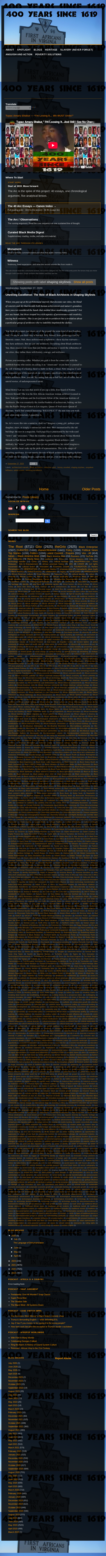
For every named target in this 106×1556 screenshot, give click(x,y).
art (72, 985)
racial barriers (21, 1151)
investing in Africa (58, 1103)
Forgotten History (45, 848)
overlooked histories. (87, 1134)
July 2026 (12, 1363)
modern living (61, 1125)
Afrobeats (82, 606)
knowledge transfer (84, 1105)
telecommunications (87, 1201)
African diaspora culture (53, 707)
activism (23, 978)
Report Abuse (63, 1358)
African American (74, 599)
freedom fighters (83, 642)
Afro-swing (51, 736)
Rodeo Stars (90, 937)
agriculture (55, 980)
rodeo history (21, 1163)
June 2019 (13, 1521)
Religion (11, 935)
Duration (11, 616)
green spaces (21, 1077)
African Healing (49, 601)
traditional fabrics (44, 1208)
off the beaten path (51, 1132)
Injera (84, 620)
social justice (75, 572)
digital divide (39, 640)
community (70, 582)
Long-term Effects (54, 904)
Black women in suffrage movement (81, 791)
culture (92, 574)
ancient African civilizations (51, 983)
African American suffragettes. (86, 690)
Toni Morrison (46, 959)
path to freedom (63, 1137)
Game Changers (48, 616)
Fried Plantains (41, 851)
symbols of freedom (46, 1189)
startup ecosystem (62, 1182)
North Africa (42, 923)
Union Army (78, 966)
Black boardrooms (64, 774)
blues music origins (47, 992)
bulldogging (90, 995)
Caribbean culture (79, 800)
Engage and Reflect (74, 841)
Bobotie (73, 587)
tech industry (90, 1192)
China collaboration (80, 808)
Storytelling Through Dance (43, 952)
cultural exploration (88, 1021)
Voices (41, 971)
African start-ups (78, 716)
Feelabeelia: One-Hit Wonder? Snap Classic (31, 1294)
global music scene (87, 1072)
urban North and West (35, 1220)
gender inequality (45, 1067)
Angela (83, 748)
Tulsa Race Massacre (86, 630)
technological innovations (64, 1199)
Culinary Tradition (55, 822)
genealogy (60, 1067)
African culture (44, 702)
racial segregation (18, 649)
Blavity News (33, 559)
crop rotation (24, 1016)
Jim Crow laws (61, 892)
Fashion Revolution (80, 846)
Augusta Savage (35, 755)
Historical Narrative (15, 620)
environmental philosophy (38, 1050)
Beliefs (64, 608)
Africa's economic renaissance (50, 676)
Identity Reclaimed (29, 872)
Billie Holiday (64, 757)
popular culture (89, 1141)
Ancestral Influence (51, 748)
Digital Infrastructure (71, 832)
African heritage (83, 584)
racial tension (34, 649)
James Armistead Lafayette (34, 889)
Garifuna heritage (23, 853)
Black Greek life (70, 762)
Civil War (84, 587)
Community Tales (22, 820)
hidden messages (88, 1079)
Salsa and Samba (88, 940)
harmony (19, 1079)
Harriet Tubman (37, 618)
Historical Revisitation (25, 865)
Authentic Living (50, 755)
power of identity (61, 1144)
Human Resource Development (31, 870)
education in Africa (68, 1045)
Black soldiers (84, 788)
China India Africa (82, 611)
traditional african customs (58, 1206)
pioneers (86, 1139)
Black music (26, 784)
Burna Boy (40, 798)
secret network (13, 1168)
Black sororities (55, 611)
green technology (36, 1077)
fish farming (70, 1057)
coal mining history (52, 1002)
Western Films (31, 973)
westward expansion (30, 1225)
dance (92, 1026)
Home (44, 489)
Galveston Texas (82, 851)
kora (96, 1105)
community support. (33, 1009)
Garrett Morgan (39, 853)
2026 (13, 1235)
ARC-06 (78, 666)
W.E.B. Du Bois (14, 632)
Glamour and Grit (70, 853)
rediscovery (15, 1156)
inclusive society (31, 1093)
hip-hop (56, 1081)
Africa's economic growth (72, 673)
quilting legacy (83, 1149)
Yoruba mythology (45, 976)
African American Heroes (53, 680)
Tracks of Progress (61, 959)
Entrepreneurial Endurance (21, 844)
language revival (48, 1110)
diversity (11, 577)
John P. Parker (89, 892)
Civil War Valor (92, 815)
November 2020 (15, 1461)
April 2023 (12, 1405)
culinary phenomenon (70, 1019)
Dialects (11, 832)
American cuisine (45, 743)
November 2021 (15, 1419)
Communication (80, 817)
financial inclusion (36, 642)
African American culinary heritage (76, 685)
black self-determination (81, 990)
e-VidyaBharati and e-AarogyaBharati (52, 1036)
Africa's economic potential (25, 676)
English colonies (91, 841)
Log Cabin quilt (38, 904)
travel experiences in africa (26, 1213)
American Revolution (27, 743)
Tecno (61, 956)
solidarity (56, 1177)
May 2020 (12, 1483)
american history (48, 569)
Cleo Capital (15, 817)
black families (51, 990)
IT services (91, 870)
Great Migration (43, 574)
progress (11, 1149)
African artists (73, 697)
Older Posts (91, 489)
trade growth (50, 1204)
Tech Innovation (88, 954)
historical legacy (33, 1084)
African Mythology (26, 695)
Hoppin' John (59, 868)
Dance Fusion (89, 827)
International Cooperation (60, 887)
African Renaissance (44, 695)
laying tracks (32, 1113)
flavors (92, 1057)
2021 (13, 1265)
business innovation (15, 997)
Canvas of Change (91, 798)
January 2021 (14, 1454)
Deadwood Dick (82, 829)
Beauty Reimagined (87, 755)
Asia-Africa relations (62, 752)
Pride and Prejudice (29, 930)
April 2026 (12, 1374)
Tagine (75, 954)
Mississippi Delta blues (26, 913)
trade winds (76, 1204)
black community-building (32, 990)
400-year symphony (15, 666)
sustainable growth (79, 1187)
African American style (41, 690)
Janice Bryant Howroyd (70, 889)
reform (25, 1156)
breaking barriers (49, 635)
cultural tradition (37, 1026)
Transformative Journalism (33, 961)
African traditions (30, 721)
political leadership (34, 1141)
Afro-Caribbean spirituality (80, 726)
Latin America (37, 623)
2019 (13, 1273)
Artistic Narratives (30, 752)
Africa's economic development (48, 673)
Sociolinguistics (58, 947)
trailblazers (78, 654)
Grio (39, 546)
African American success (62, 690)
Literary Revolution (88, 901)
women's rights (67, 1225)
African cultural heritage (27, 702)
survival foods (80, 1184)
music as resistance (18, 1129)
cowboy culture (51, 1014)
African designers (32, 604)
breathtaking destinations (39, 995)
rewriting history (54, 1160)
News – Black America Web (23, 556)
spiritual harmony (74, 1180)
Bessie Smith (40, 757)
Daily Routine (76, 827)
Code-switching (29, 817)
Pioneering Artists (39, 928)
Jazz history (86, 889)
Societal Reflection (42, 947)
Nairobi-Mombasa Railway (51, 916)
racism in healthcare (54, 1153)
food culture (56, 1060)
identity (25, 584)
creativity (86, 1014)
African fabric (40, 709)
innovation (44, 567)
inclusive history (89, 1091)
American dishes (88, 743)
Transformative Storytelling (56, 961)
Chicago (20, 805)
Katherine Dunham (71, 894)
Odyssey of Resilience (30, 925)
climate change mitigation (32, 1002)
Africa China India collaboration (66, 668)
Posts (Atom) (30, 497)
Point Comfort (86, 928)
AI (27, 666)
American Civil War (87, 738)
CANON (80, 564)
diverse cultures (35, 1033)
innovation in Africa (91, 1098)
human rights (42, 1089)
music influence (50, 1129)
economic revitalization (28, 1043)
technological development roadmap (36, 1199)
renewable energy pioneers (84, 1156)
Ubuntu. (23, 966)
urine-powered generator (37, 1223)
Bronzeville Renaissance (85, 796)
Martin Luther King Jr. (69, 625)
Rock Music (78, 937)
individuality (55, 1093)
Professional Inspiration (79, 628)
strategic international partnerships (85, 1182)
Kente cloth (93, 620)
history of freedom (88, 1084)
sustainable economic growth (40, 1187)
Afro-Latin (83, 728)
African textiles (67, 719)
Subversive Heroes (74, 952)
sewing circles (26, 1170)
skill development (76, 1172)
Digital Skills (52, 834)
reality (67, 1153)
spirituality (31, 1182)
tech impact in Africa (75, 1192)
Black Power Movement (60, 769)
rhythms (89, 1160)
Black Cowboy (31, 760)
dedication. (22, 1028)
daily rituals (82, 1026)
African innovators (73, 711)
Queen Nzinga (77, 930)
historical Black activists (71, 1081)
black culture (80, 592)
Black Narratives (14, 769)
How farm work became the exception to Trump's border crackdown (41, 1326)
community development (17, 1007)
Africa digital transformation (21, 671)
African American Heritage (28, 680)
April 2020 (12, 1486)
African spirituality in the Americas (56, 716)
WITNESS (26, 632)
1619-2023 (51, 664)
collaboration (51, 572)
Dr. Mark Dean (92, 836)
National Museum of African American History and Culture (57, 918)
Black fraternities (40, 611)
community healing (57, 1007)
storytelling (84, 652)
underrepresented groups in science (29, 1216)
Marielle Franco (52, 625)
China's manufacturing (29, 812)
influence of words (53, 1096)
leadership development (60, 1113)
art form (95, 985)
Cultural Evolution (18, 824)
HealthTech (12, 863)
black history (93, 592)
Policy (69, 550)
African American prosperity (64, 688)
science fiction (20, 1165)
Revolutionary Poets (87, 935)
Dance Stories (13, 829)
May (16, 1252)
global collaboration (87, 1067)
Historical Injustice (62, 863)
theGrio (60, 546)
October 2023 (14, 1384)
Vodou (55, 592)
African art (94, 601)
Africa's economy (72, 676)
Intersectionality (79, 887)
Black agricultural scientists (70, 772)
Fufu (51, 851)
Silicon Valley (23, 592)
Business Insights (53, 798)
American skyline (14, 748)
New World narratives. (49, 920)
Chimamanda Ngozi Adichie (53, 805)
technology (81, 1199)
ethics (84, 1052)
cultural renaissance (52, 637)
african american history (53, 564)
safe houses (82, 1163)
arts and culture (27, 988)
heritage (15, 584)
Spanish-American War (69, 949)
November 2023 (15, 1381)
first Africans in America (54, 1057)
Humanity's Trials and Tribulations (59, 870)
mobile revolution (31, 1125)
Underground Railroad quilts (41, 966)
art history (14, 988)
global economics (39, 1072)
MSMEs (86, 904)
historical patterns (49, 1084)
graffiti (10, 1077)
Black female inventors (41, 779)
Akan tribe (94, 736)
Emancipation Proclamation (28, 616)
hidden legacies (71, 1079)
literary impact (13, 1117)
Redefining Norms (70, 932)
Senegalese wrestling (61, 942)
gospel (74, 1074)
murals (72, 1127)
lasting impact (86, 1110)
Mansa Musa (82, 906)
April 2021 (12, 1444)
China (34, 561)
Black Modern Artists (64, 767)
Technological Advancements (19, 956)
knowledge (51, 1105)
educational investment (86, 1045)
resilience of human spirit (57, 1158)
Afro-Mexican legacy (87, 731)
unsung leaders (57, 1218)
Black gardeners (59, 779)
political (21, 1141)
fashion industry (60, 594)
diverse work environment (53, 1033)
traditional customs (27, 1208)
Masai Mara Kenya (73, 908)
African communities (15, 699)
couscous (38, 1014)
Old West (45, 925)
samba (92, 1163)
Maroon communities (19, 908)
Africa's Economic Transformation (20, 673)
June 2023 (13, 1398)
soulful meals (68, 1177)
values (52, 1223)
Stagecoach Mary (15, 952)
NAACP (18, 916)
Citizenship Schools (57, 815)
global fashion (54, 1072)
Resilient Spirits (50, 935)
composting (80, 1009)
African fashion (68, 584)
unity (19, 599)
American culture (25, 608)
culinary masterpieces (50, 1019)
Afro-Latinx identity (47, 606)
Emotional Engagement (55, 841)
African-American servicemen (54, 724)
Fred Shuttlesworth (80, 848)
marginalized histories (25, 1120)
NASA (35, 916)
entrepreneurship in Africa (69, 1048)
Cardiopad (51, 800)
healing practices (32, 1079)
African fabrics (54, 709)
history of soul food (49, 1086)
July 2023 (12, 1395)
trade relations (63, 1204)
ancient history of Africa (89, 983)
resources (91, 1158)
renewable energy (50, 649)
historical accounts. (90, 1081)
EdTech (13, 841)
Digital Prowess (14, 834)
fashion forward (61, 1055)
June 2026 (13, 1366)
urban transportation (16, 1223)
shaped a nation (41, 1170)
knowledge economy (66, 1105)
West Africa (37, 632)
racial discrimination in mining (41, 1151)
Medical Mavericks (50, 911)
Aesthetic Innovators (44, 668)
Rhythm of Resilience (16, 937)
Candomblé (68, 611)
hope (19, 1089)
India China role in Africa (88, 875)
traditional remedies (61, 1208)
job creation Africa (29, 1105)
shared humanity (88, 1170)
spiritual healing (55, 652)
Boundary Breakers (15, 796)
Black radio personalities (30, 788)
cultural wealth (68, 1026)
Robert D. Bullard (48, 937)
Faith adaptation (44, 846)
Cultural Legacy (82, 824)
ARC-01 (34, 666)
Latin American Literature (57, 623)
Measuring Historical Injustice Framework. (24, 911)
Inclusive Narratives (83, 872)
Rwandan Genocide (48, 940)
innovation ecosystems (57, 1098)
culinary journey (32, 1019)
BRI (61, 755)
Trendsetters (85, 961)
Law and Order (89, 899)
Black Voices (86, 608)
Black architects (36, 467)
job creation (15, 1105)
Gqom (87, 856)
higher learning (30, 1081)
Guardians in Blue (68, 858)
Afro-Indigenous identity (68, 728)
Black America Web (56, 556)
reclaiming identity (91, 1153)
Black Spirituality (26, 772)
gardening (74, 1064)
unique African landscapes (79, 1216)
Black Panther (29, 769)
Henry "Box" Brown (27, 863)
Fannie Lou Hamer (61, 846)
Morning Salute (85, 913)
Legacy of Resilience (16, 901)
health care (37, 644)
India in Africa (74, 880)
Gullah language (32, 860)
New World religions (69, 920)
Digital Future (55, 832)
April (16, 1256)
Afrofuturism (82, 736)
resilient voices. (77, 1158)
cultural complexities (16, 1021)
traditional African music (34, 1206)
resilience (49, 559)
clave (80, 1000)
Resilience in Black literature (29, 935)
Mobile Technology (15, 628)
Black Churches (17, 760)
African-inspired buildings (79, 724)
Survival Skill (90, 952)
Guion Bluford (84, 858)
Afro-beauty (34, 733)
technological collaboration (44, 1196)
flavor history (82, 1057)
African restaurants (15, 716)
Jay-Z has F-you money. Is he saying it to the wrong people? (38, 1323)
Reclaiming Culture (15, 932)
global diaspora (62, 1069)
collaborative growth (80, 1002)
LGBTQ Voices (55, 896)
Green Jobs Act (30, 858)
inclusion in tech (17, 1091)
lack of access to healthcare (32, 1108)
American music (40, 608)
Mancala (70, 906)
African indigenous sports (36, 711)
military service (42, 1122)
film (41, 1057)
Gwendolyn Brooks (49, 860)
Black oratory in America (88, 784)
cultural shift (22, 1026)
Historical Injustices (80, 863)
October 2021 (14, 1423)
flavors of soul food (15, 1060)
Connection (55, 820)
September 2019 (15, 1511)
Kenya (92, 894)
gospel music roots (87, 1074)
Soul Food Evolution (90, 947)
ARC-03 (52, 666)
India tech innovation (90, 880)
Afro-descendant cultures (52, 733)
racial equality (48, 596)
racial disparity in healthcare (66, 1151)
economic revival (46, 1043)
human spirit (54, 1089)
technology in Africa (63, 654)
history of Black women (69, 1084)
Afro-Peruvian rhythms (17, 733)
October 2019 (14, 1507)
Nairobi (28, 628)
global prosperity (14, 1074)
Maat (20, 906)
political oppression (52, 1141)
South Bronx (16, 949)
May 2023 (12, 1402)
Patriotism (55, 925)
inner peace (40, 1098)
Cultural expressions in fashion (32, 827)
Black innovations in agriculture (36, 781)
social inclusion (43, 1175)
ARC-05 (70, 666)
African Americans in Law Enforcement (44, 692)
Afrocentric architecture (66, 736)
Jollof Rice (59, 589)
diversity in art (71, 1033)
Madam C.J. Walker (32, 906)
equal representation (18, 1052)
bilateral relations (91, 988)
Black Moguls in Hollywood (85, 767)
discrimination (21, 1033)
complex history (67, 1009)
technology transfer (17, 561)
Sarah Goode (33, 942)
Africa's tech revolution (34, 678)
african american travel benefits (28, 980)
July (16, 1239)
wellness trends (14, 1225)
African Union (22, 697)
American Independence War (76, 740)
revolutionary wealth (81, 649)
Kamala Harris (41, 894)
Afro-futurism (61, 606)
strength (14, 1184)
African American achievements (70, 683)
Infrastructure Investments (18, 887)
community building (87, 1004)
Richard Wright (33, 937)
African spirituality (60, 577)
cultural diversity (33, 1021)
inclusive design (33, 1091)
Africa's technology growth (56, 678)
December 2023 (15, 1377)
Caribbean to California (25, 803)
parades (51, 1137)
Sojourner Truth (61, 574)
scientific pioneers (53, 1165)
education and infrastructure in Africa (44, 1045)
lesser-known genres (35, 1115)
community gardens (38, 1007)
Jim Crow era (47, 892)
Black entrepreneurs (59, 587)
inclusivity (12, 596)
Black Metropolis (84, 764)
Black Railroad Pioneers (81, 769)
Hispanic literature (45, 863)
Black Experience (26, 762)
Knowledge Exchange (19, 623)
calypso (30, 997)
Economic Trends (73, 839)
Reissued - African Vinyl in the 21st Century (30, 1348)
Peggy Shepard (82, 925)
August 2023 (14, 1391)
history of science (15, 1086)
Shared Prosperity (90, 579)
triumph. (63, 1213)
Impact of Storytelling (48, 872)
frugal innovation (17, 1064)
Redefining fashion (88, 932)
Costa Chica (83, 820)
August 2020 (14, 1472)
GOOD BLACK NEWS (64, 851)
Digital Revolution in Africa (34, 834)
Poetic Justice (54, 928)
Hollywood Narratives (79, 865)
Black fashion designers (20, 779)
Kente (84, 894)
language (49, 1108)
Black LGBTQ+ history (33, 764)
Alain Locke (15, 738)
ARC (71, 564)
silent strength (60, 1172)
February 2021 (14, 1451)
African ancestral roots (39, 697)
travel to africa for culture (48, 1213)
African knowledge (91, 711)
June (16, 1247)
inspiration (35, 1101)
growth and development (68, 1077)
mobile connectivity (82, 1122)
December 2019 (15, 1500)
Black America (17, 572)
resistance (65, 649)
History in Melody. (43, 865)
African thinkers (83, 719)
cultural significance (87, 637)
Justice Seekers (26, 894)
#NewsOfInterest (47, 550)
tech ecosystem (26, 654)
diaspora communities (63, 1028)
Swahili (30, 954)
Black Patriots (43, 769)
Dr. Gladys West (62, 836)
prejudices (23, 1146)
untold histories (72, 1218)
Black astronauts (23, 774)
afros (46, 980)
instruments (64, 1101)
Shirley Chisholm (64, 944)
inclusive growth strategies (69, 1091)
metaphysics (13, 1122)
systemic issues (64, 1189)
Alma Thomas (41, 738)
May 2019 (12, 1525)
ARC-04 (61, 666)
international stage (42, 1103)
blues (38, 635)
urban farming (53, 1220)
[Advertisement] (53, 77)
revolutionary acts (15, 1160)
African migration (32, 714)
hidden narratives (15, 1081)
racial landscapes (23, 1153)
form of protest (24, 1062)
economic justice (62, 1040)
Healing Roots (89, 860)
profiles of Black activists (86, 1146)
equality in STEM (57, 1052)
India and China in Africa (32, 880)
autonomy (39, 988)
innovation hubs (74, 1098)
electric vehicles (14, 1048)
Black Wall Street (24, 587)
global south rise (30, 1074)
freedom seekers (83, 1062)
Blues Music (64, 793)
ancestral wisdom (31, 983)
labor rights (15, 1108)
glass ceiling (72, 1067)
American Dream (54, 740)
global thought (63, 1074)
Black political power (65, 786)
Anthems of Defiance (32, 750)
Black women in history (35, 791)
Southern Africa (29, 949)
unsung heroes (30, 599)
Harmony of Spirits (74, 860)
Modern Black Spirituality (47, 913)
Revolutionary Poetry (68, 935)
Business (75, 556)
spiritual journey (70, 652)
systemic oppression (82, 1189)
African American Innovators (77, 680)
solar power (26, 1177)
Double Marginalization (27, 836)
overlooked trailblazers (36, 1137)
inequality (82, 1093)
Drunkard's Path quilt (33, 839)
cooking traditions (24, 1014)
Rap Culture (90, 930)
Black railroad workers (52, 788)
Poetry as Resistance (70, 928)
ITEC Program (13, 872)
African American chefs (26, 685)
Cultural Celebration (73, 822)
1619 (29, 664)
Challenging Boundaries (79, 803)
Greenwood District (65, 616)
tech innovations (14, 1194)
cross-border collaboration (42, 1016)
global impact (24, 644)
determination (13, 640)
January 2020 (14, 1497)
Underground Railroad (39, 582)
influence (74, 644)
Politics (34, 553)
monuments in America (17, 1127)
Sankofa (21, 942)
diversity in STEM (70, 640)
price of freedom (49, 1146)
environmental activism (17, 1050)
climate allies (90, 1000)
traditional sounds (78, 1208)
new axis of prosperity (32, 1132)
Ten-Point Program (74, 956)
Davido (70, 829)
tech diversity (26, 1192)
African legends (17, 714)
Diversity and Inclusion (86, 834)
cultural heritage (61, 561)
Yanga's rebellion (28, 976)
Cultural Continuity (91, 822)
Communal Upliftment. (63, 817)
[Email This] (31, 463)
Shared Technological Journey (26, 944)
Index (40, 620)
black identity (64, 990)
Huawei (70, 868)
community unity (51, 1009)
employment (50, 1048)
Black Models (27, 767)
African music (43, 577)
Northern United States (71, 923)
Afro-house (30, 736)
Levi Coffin (42, 901)
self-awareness (63, 1168)
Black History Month (87, 762)
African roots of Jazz (33, 716)
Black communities (82, 774)
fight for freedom (31, 1057)
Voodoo (50, 971)
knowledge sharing (15, 647)
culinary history (17, 1019)
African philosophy (15, 606)
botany (68, 992)
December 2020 (15, 1458)
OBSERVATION (30, 569)
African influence (48, 604)
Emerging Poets (37, 841)
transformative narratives (75, 1211)
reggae (34, 1156)
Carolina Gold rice (45, 803)
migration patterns (27, 1122)
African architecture (57, 697)
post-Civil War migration (32, 1144)
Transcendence (14, 961)
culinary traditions (88, 1019)
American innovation (33, 745)
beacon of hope (76, 988)
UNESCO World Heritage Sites (86, 964)
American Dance (14, 740)
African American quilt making (29, 601)
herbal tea (58, 1079)
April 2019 (12, 1528)
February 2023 (14, 1412)
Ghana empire (54, 853)
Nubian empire (89, 923)
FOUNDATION (80, 567)
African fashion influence (72, 709)
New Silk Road (14, 920)
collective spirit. (50, 467)
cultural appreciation (16, 637)
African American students (20, 690)
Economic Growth (61, 567)
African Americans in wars (73, 692)
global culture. (13, 1069)
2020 (13, 1269)
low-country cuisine (64, 1117)
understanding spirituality (56, 1216)
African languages (65, 604)
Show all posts (83, 282)
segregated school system (45, 1168)
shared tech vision (31, 1172)
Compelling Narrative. (40, 820)
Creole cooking (25, 822)
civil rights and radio (32, 1000)
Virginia (33, 971)
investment (85, 644)
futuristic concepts (60, 1064)
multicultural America (59, 1127)
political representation (71, 1141)
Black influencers (14, 781)
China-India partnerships (50, 812)
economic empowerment (88, 1038)
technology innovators (49, 1201)
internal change (25, 1103)
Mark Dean (93, 906)
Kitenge (11, 896)
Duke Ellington (89, 613)
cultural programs (82, 1024)
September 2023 (15, 1388)
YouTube (89, 556)
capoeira (39, 997)
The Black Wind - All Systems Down (27, 1305)
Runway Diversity (30, 940)
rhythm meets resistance (73, 1160)
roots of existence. (54, 1163)
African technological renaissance (45, 719)
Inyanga (92, 887)
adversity (85, 632)
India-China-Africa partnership (19, 884)
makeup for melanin (81, 1117)
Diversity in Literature (72, 613)
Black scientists (70, 788)
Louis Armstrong (24, 625)
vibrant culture (64, 1223)
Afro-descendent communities (78, 733)
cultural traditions (53, 1026)
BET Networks (15, 559)
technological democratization (71, 1196)
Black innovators (57, 781)
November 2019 (15, 1504)
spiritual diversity (59, 1180)
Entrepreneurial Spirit (43, 844)
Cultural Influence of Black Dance (58, 824)
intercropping (77, 1101)
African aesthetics (65, 601)
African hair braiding (16, 711)
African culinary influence (73, 699)
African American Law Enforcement (41, 683)
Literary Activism (71, 901)
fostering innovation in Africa (43, 1062)
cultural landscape (66, 1024)
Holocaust (47, 868)
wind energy (46, 1225)
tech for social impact (56, 1192)
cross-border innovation (64, 1016)
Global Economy (34, 572)
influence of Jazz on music (31, 1096)
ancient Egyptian (70, 983)
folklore (46, 1060)
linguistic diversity (71, 1115)
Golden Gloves (60, 856)
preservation (35, 1146)
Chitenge (20, 815)
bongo (60, 992)
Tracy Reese (76, 959)
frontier (95, 1062)
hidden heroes (89, 594)
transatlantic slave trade (87, 569)
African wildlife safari (47, 721)
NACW (27, 916)
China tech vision (22, 810)
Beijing (11, 757)
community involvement (77, 1007)
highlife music (44, 1081)
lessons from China (53, 1115)
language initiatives (63, 1108)
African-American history (30, 724)
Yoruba (58, 632)
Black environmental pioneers (73, 776)
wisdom (56, 1225)
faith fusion (31, 1055)
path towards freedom (80, 1137)
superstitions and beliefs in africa (58, 1184)
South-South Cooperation (40, 592)
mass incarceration (44, 1120)
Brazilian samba (50, 796)
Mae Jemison (48, 906)
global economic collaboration (83, 1069)
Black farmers (92, 776)
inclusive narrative (15, 1093)
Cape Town (39, 800)
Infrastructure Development (66, 579)
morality (32, 1127)
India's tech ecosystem (37, 882)
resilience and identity (34, 1158)
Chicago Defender (33, 805)
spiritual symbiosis (18, 1182)
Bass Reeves (54, 608)
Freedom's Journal (25, 851)
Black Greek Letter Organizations (48, 762)
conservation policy (35, 1012)
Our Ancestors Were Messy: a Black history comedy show (37, 1316)
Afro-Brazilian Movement (56, 726)
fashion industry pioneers (79, 1055)
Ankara (92, 748)
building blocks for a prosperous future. (67, 995)
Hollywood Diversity (60, 865)
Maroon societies (36, 908)
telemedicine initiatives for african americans (25, 1204)
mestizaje (78, 1120)
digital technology (70, 1031)
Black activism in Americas (46, 772)
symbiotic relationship (25, 1189)
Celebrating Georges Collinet (24, 1341)
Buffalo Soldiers (14, 798)
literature (25, 1117)
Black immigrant (74, 779)
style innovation (27, 1184)
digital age (26, 640)
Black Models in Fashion (44, 767)
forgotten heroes (66, 642)
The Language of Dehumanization (29, 1243)
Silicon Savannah (25, 630)
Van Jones (62, 968)
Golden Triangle (75, 856)
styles (39, 1184)
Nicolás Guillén (14, 923)
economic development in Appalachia (42, 1038)
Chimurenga (72, 805)
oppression (12, 1134)
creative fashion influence (70, 1014)
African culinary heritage (52, 699)
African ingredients (56, 711)
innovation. (15, 1101)
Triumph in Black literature (26, 964)
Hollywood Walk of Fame (30, 868)
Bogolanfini (90, 793)
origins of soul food (27, 1134)
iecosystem (75, 1089)
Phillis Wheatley (24, 928)
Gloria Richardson (35, 856)
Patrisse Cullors (68, 925)
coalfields (65, 1002)
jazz (93, 644)
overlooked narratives (16, 1137)
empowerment (66, 569)
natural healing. (14, 1132)
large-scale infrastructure (68, 1110)
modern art (42, 647)
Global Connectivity (87, 853)
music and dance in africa (88, 1127)
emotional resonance (33, 1048)
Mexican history (79, 911)
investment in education (77, 1103)
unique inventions (23, 1218)
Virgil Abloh (23, 971)
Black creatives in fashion (33, 776)
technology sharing (69, 1201)
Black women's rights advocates (20, 793)
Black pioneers (16, 786)
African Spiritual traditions (79, 695)
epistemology (93, 1050)
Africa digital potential (89, 668)
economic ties (60, 1043)
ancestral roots (89, 980)
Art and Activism (14, 752)
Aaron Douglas (45, 599)
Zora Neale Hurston (71, 632)
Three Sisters (13, 959)
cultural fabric (13, 1024)
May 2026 (12, 1370)
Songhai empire (73, 947)
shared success (14, 1172)
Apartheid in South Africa (52, 750)
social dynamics (27, 1175)
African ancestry (81, 601)
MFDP (76, 904)
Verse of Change (77, 968)
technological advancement (19, 1196)
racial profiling (38, 1153)
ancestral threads (14, 983)
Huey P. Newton (83, 868)
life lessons (30, 647)
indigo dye (44, 1093)
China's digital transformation (70, 810)
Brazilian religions (33, 796)
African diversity (25, 709)
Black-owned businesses (46, 793)
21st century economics (86, 664)
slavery (73, 596)
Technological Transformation (45, 956)
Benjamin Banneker (24, 757)
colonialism (91, 635)
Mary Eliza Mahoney (55, 908)
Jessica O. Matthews (31, 892)
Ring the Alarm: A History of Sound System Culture (34, 1345)
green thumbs (51, 1077)
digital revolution (53, 640)
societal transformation (74, 1175)
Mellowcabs (65, 911)
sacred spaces (69, 1163)
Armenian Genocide (87, 750)
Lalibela (68, 896)
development (35, 1028)
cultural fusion (28, 567)
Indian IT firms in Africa (45, 884)
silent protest (46, 1172)
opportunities (90, 1132)
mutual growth (64, 1129)
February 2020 (14, 1493)
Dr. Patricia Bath (28, 589)
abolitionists (71, 976)
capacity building (65, 635)
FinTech (32, 848)
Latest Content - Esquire (60, 553)
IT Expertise (79, 870)
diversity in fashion (87, 640)
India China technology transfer (68, 877)
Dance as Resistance (43, 829)
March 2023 (13, 1409)
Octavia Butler (13, 925)
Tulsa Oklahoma (65, 964)
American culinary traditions (67, 743)
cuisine (79, 1016)
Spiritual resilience (88, 949)
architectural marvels (20, 467)
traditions (91, 1208)
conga (10, 1012)
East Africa (60, 839)
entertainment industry (16, 642)
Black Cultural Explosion (49, 760)
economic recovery (34, 594)
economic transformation (78, 1043)
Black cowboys (41, 587)
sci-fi (10, 1165)
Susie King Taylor (15, 954)
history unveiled (63, 467)
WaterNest (91, 971)
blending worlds (30, 992)
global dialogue (47, 1069)
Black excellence (24, 611)
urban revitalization (69, 1220)
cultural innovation (50, 1024)
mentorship (23, 596)
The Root (15, 546)
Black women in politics (56, 791)
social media (57, 1175)
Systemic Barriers (44, 954)
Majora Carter (89, 589)
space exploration (83, 1177)
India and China (14, 880)
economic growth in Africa (21, 1040)
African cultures (59, 702)
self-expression (78, 1168)
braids (77, 992)
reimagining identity (47, 1156)
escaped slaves (72, 1052)
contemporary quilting (78, 1012)
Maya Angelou (89, 908)
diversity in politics (15, 1036)
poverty (48, 1144)
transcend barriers (23, 1211)
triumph (11, 599)
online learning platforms (72, 1132)
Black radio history (83, 786)
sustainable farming (61, 1187)
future (48, 1064)
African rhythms (31, 606)
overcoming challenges (66, 1134)
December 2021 (15, 1416)
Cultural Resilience (24, 613)
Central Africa (60, 803)
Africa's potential (88, 676)
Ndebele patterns (88, 918)
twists (71, 1213)
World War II (13, 976)
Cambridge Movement (72, 798)
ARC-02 (42, 666)
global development (30, 1069)
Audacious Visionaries (16, 755)
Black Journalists (14, 764)
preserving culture (91, 647)
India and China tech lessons (55, 880)
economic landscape (79, 1040)
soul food (37, 584)
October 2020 (14, 1465)
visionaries (78, 1223)
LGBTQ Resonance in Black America (32, 896)
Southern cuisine (18, 582)
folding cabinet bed (33, 1060)
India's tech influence (58, 882)
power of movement (79, 1144)
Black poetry (30, 786)
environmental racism (60, 1050)
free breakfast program (65, 1062)
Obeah (64, 628)
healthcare (47, 1079)
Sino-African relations (82, 944)
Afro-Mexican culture (68, 731)
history (45, 561)
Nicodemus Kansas (87, 920)
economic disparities (68, 1038)
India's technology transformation (82, 882)
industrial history (69, 1093)
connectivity (20, 1012)
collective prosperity (23, 1004)
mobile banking (66, 1122)
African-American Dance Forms (70, 721)
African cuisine (26, 577)
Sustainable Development (65, 630)
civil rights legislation (67, 1000)
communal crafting (70, 1004)
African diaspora (76, 559)
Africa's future (60, 599)
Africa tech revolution (65, 671)
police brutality (75, 647)
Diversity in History (54, 613)
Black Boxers (93, 757)
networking (35, 596)
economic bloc (89, 1036)
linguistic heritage (88, 1115)
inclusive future (49, 1091)
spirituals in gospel (45, 1182)
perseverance (61, 647)
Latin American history (50, 899)
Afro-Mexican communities (47, 731)
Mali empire (60, 906)
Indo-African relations (86, 884)
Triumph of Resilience (47, 964)
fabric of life (19, 1055)
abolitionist (59, 976)
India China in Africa (68, 875)
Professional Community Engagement (54, 930)
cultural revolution (70, 637)
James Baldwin (52, 889)
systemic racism (52, 584)
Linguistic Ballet (55, 901)
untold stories (19, 470)
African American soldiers (88, 688)
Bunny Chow (28, 798)
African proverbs (64, 714)
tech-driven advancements (72, 1194)
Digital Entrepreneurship (37, 832)
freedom (94, 582)
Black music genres (41, 784)
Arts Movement (45, 752)
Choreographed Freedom (37, 815)
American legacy (50, 745)
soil (17, 1177)
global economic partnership (19, 1072)
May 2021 (12, 1440)
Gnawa (48, 856)
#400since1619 (91, 572)
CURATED (22, 550)
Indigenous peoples (66, 884)
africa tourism (77, 978)
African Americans (18, 692)
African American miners (41, 688)
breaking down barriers (17, 995)
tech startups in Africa (49, 1194)
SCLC (62, 940)
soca (88, 1172)
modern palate (75, 1125)
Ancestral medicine (70, 748)
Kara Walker (55, 894)
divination (30, 1036)
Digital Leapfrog (89, 832)
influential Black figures (73, 1096)
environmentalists (77, 1050)
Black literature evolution (75, 781)
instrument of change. (49, 1101)
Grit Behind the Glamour (48, 858)
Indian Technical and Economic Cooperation (62, 620)
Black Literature (51, 764)
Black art (87, 772)
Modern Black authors (68, 913)
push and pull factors (42, 1149)
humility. (65, 1089)
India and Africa (89, 877)
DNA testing (51, 827)
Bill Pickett (74, 608)
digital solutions (55, 1031)
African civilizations (88, 697)
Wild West (48, 632)
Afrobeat (72, 606)
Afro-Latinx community (25, 731)
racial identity (85, 1151)
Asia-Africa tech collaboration (84, 752)
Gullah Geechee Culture (85, 616)
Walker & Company (77, 971)
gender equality (30, 1067)
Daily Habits (38, 613)
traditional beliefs (79, 1206)
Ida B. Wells (30, 620)
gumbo (83, 1077)
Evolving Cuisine (14, 846)
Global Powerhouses (16, 856)
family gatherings (45, 1055)
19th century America (66, 664)
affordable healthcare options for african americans (49, 978)
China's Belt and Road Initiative (44, 810)
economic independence (43, 1040)
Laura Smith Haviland (71, 899)
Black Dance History (69, 760)
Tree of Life (73, 961)
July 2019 (12, 1518)
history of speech (66, 1086)
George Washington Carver (37, 579)
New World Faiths (30, 920)
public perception (24, 1149)
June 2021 (13, 1437)
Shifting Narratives (48, 944)
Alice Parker (28, 738)
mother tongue (43, 1127)
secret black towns (70, 1165)
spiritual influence (91, 1180)
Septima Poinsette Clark (81, 942)
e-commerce (75, 1036)
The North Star (89, 956)
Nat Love (38, 628)
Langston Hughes (73, 589)
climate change (14, 1002)
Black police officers (46, 786)
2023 (13, 1261)
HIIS (25, 618)
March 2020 (13, 1490)
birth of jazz (15, 990)
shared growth (26, 652)
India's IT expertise (18, 882)
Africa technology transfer (85, 671)
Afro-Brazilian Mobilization (33, 726)
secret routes (27, 1168)
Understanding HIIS (62, 966)
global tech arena (47, 1074)
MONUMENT (38, 625)
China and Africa (47, 808)
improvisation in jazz (90, 1089)
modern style (90, 1125)
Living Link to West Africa (18, 904)
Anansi (27, 748)
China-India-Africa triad (71, 812)
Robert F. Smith (64, 937)
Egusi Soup (23, 841)
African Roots (61, 695)
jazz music (94, 1103)
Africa (61, 559)
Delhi (93, 829)
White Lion (44, 973)
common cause (54, 1004)
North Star (55, 923)
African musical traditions (85, 604)
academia (83, 976)
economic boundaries (16, 1038)
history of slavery (31, 1086)
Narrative (68, 916)
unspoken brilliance (40, 1218)
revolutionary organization (35, 1160)
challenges (79, 635)
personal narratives (73, 1139)
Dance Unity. (27, 829)
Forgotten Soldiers (62, 848)
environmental (89, 1048)
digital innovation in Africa (37, 1031)
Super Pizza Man (18, 1298)
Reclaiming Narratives (34, 932)
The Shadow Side (19, 1301)
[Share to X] (33, 463)
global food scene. (70, 1072)
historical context (17, 1084)
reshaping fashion (15, 1158)
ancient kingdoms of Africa (21, 985)
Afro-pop (40, 736)
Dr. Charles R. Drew (46, 836)
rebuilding (77, 1153)
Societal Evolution (24, 947)
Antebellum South (15, 750)
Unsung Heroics (31, 968)
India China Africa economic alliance (43, 875)
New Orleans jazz (52, 628)
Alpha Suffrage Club (58, 738)
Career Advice (63, 800)
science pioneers (36, 1165)
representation (62, 596)
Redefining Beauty (53, 932)
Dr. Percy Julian (16, 839)
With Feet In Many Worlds (22, 1337)
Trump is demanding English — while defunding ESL (34, 1319)
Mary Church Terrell (87, 625)
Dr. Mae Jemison (77, 836)
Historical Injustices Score (85, 618)
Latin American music (78, 623)
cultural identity (78, 574)
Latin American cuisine (30, 899)
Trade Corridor (89, 959)
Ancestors (37, 748)
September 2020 (15, 1469)
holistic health (62, 644)
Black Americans (78, 757)
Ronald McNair (14, 940)
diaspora (47, 1028)
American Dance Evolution (34, 740)
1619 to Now (39, 664)
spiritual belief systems (41, 1180)
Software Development (43, 630)
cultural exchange (17, 594)
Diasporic (21, 832)
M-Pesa (68, 904)
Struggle (61, 952)
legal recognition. (78, 1113)
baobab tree (62, 988)
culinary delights (91, 1016)
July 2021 (12, 1433)
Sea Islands (45, 942)
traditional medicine (87, 596)
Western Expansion (15, 973)
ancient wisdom (67, 592)
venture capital (15, 656)
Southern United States (48, 949)
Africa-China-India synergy (79, 678)
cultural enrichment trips (68, 1021)
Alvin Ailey (73, 738)
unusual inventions (88, 1218)
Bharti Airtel (52, 757)
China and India (63, 808)
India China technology (43, 877)
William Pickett (57, 973)
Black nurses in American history (64, 784)
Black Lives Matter (67, 764)
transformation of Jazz (54, 1211)
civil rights (57, 582)
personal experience (55, 1139)
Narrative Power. (81, 916)
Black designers (53, 776)
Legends (31, 901)
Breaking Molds (66, 796)
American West (79, 577)
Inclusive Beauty (66, 872)
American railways (88, 745)
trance (10, 1211)
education (82, 582)
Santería (11, 592)
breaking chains (89, 992)
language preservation (30, 1110)
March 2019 (13, 1532)
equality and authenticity (39, 1052)
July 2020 (12, 1476)
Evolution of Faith (88, 844)
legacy (63, 572)
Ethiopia (75, 844)
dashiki (11, 1028)
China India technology (29, 808)
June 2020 (13, 1479)
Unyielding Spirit (47, 968)
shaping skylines (77, 467)
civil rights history (49, 1000)
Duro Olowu (48, 839)
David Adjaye (59, 829)
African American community (49, 685)
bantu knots (50, 988)
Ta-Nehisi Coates (61, 954)
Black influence (89, 779)
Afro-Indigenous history (46, 728)
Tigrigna (24, 959)
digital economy (82, 1028)
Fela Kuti (22, 848)
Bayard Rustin (71, 755)
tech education (39, 1192)
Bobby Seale (78, 793)
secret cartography (88, 1165)
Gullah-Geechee (14, 618)
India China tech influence (21, 877)
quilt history (57, 1149)
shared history (73, 1170)
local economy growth (46, 1117)
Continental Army (69, 820)
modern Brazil (47, 1125)
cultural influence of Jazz (30, 1024)
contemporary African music (56, 1012)
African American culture (22, 574)
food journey (69, 1060)
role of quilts (33, 1163)
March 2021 (13, 1447)
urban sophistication (87, 1220)
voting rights (90, 1223)
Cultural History (35, 824)
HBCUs (62, 860)
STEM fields (72, 940)
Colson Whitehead (45, 817)
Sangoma (12, 942)
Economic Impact (44, 589)
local (33, 1117)
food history (51, 642)
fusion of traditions (35, 1064)
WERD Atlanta (61, 971)
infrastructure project (25, 1098)
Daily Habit (63, 827)
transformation (38, 1211)
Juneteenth (12, 894)
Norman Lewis (29, 923)
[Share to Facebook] (36, 463)
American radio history (69, 745)
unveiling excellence (34, 470)
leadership (44, 1113)
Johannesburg (75, 892)
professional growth (66, 1146)
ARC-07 (87, 666)
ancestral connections (71, 980)
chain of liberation (79, 997)
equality (48, 594)
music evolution (35, 1129)
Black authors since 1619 (43, 774)
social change (40, 652)
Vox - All (86, 553)
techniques (90, 1194)
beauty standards (26, 635)
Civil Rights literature (76, 815)
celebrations (64, 997)
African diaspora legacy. (75, 707)
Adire (31, 668)
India (91, 559)
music (51, 647)
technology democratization (27, 1201)
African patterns (49, 714)
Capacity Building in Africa (21, 800)
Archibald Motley (71, 750)
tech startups (30, 1194)
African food (90, 709)
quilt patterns (70, 1149)
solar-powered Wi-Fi (42, 1177)
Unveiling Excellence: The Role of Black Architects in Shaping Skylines (50, 294)
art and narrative (82, 985)
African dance (16, 604)
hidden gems (49, 644)
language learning (81, 1108)
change (19, 1000)
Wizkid (80, 973)
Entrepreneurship (61, 844)
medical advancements (63, 1120)
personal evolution (37, 1139)
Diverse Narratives (67, 834)
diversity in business (87, 1033)
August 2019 (14, 1514)
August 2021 (14, 1430)
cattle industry (51, 997)
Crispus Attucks (40, 822)
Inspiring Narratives (39, 887)
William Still (70, 973)
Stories (27, 952)
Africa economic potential (44, 671)
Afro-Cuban (30, 728)
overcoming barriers (46, 1134)
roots (43, 1163)
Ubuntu (14, 966)
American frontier (14, 745)
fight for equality (75, 594)
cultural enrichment (49, 1021)
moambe (54, 1122)
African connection (33, 699)
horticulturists (29, 1089)
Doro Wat (11, 836)
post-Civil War (13, 1144)
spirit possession (23, 1180)
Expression (29, 846)
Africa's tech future (15, 678)
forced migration (83, 1060)
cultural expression (34, 637)
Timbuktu (34, 959)
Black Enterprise (88, 547)
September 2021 (15, 1426)
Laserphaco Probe (81, 896)
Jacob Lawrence (14, 889)
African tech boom (21, 719)
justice (41, 1105)
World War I (90, 973)
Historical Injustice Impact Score (59, 618)
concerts (92, 1009)
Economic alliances (90, 839)
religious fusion (64, 1156)
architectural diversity (42, 985)
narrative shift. (78, 1129)
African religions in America (84, 714)
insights (25, 1101)
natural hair (91, 1129)
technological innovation (44, 654)
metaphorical (90, 1120)
